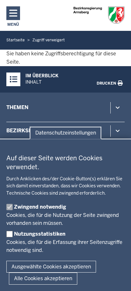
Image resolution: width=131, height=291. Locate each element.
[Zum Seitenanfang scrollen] (118, 279)
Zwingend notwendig (40, 207)
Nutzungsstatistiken (40, 234)
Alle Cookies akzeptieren (43, 278)
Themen (17, 107)
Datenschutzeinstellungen (65, 132)
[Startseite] (99, 15)
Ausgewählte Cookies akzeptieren (51, 266)
